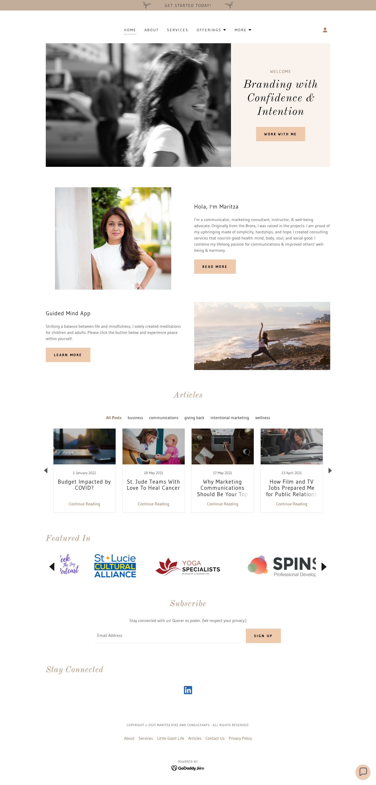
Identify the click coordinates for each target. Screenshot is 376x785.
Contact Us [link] (215, 738)
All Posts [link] (113, 417)
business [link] (135, 417)
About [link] (152, 30)
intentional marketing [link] (230, 417)
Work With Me (280, 134)
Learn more (68, 355)
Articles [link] (194, 738)
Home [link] (130, 30)
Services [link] (178, 30)
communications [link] (163, 417)
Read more (215, 266)
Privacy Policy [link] (240, 738)
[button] (212, 30)
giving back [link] (194, 417)
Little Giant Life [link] (170, 738)
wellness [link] (262, 417)
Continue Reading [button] (84, 503)
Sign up (263, 636)
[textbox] (167, 636)
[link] (84, 470)
